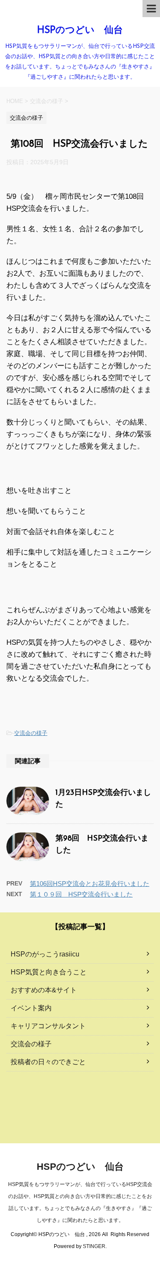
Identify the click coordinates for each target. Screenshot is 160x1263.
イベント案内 (31, 1008)
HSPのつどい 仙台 (80, 30)
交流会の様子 (30, 733)
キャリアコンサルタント (48, 1026)
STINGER (94, 1246)
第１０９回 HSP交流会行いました (81, 894)
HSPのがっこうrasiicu (45, 954)
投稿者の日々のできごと (48, 1061)
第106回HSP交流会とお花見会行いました (89, 883)
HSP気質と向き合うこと (49, 972)
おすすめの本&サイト (44, 990)
